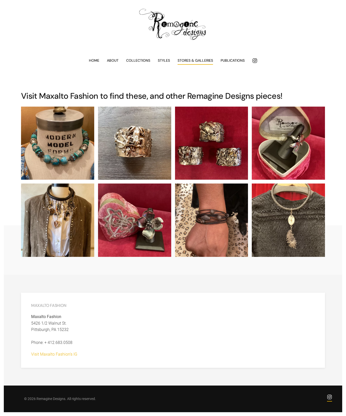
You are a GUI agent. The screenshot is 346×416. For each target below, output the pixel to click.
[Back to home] (173, 24)
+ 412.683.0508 (58, 342)
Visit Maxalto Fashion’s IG (54, 354)
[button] (57, 143)
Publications (233, 60)
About (113, 60)
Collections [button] (138, 60)
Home (94, 60)
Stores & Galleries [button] (195, 60)
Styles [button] (164, 60)
